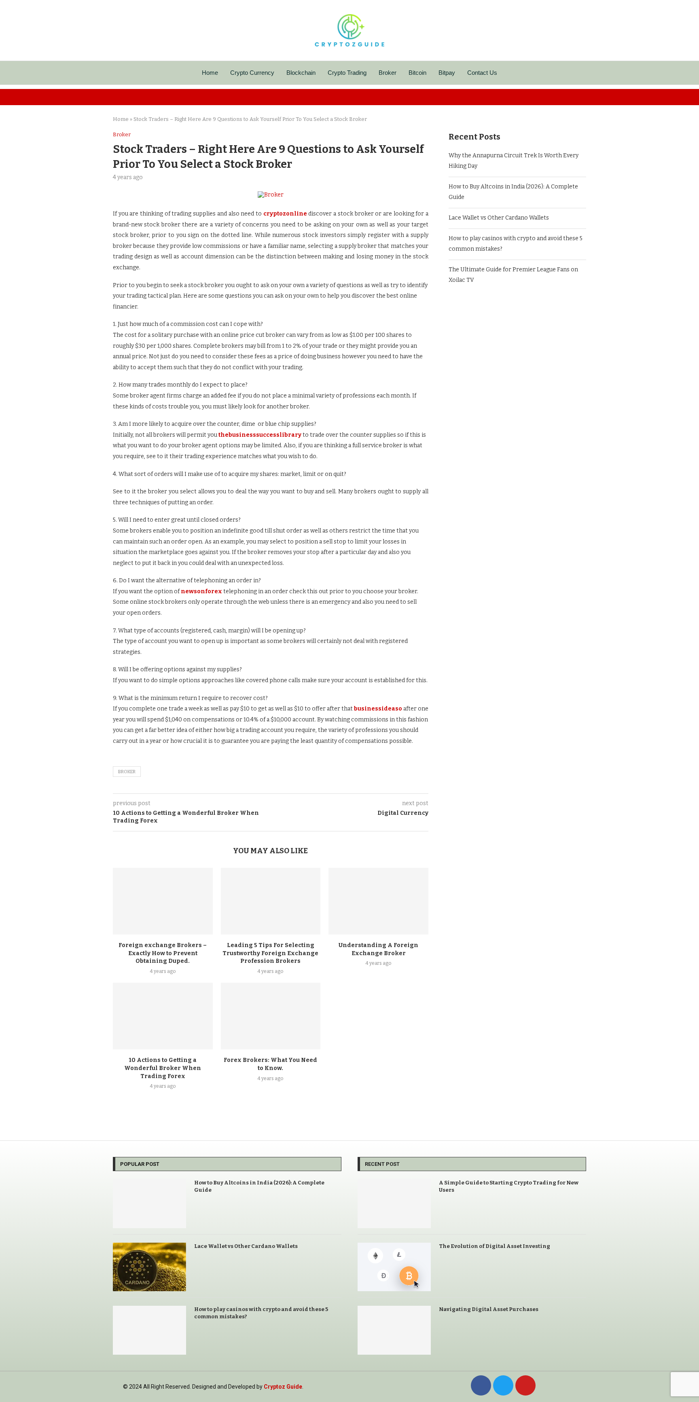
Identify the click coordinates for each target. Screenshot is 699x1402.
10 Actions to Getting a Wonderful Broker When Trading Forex (162, 1068)
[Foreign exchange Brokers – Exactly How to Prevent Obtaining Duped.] (163, 901)
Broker (387, 72)
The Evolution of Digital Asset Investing (494, 1246)
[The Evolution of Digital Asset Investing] (394, 1267)
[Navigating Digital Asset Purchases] (394, 1330)
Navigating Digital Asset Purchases (488, 1309)
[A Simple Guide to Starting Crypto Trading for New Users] (394, 1203)
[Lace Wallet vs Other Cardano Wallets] (149, 1267)
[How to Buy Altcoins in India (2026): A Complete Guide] (149, 1203)
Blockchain (301, 72)
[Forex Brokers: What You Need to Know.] (271, 1016)
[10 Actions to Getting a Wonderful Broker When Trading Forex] (163, 1016)
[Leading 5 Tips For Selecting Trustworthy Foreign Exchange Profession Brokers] (271, 901)
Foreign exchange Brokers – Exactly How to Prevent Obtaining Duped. (163, 953)
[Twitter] (503, 1385)
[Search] (582, 73)
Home (210, 72)
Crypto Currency (252, 72)
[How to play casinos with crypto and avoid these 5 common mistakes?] (149, 1330)
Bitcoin (417, 72)
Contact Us (482, 72)
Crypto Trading (347, 72)
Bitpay (446, 72)
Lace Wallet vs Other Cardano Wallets (499, 217)
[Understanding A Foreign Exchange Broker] (378, 901)
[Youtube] (525, 1385)
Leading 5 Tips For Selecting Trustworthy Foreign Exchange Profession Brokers (270, 953)
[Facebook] (481, 1385)
